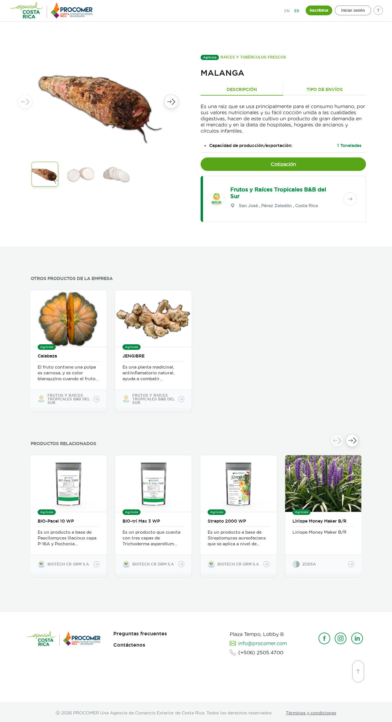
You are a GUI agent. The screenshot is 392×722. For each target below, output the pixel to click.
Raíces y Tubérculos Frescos (253, 57)
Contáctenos (129, 645)
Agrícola (210, 57)
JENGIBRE (134, 355)
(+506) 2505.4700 (260, 652)
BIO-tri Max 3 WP (141, 521)
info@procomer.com (262, 643)
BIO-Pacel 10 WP (56, 521)
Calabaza (47, 355)
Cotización (283, 164)
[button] (171, 101)
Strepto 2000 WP (227, 521)
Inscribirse (319, 10)
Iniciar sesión (353, 10)
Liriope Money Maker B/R (319, 521)
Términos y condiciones (311, 712)
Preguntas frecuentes (140, 633)
